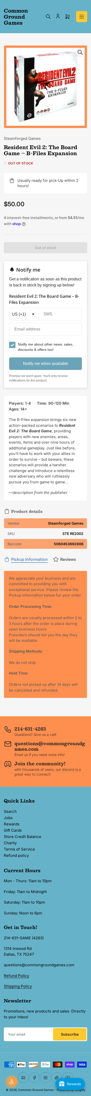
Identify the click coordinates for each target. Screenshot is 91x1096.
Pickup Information (29, 559)
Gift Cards (13, 830)
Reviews (68, 559)
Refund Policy (16, 975)
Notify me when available (45, 363)
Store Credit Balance (22, 836)
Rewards (11, 824)
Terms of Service (19, 849)
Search (10, 811)
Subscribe (70, 1034)
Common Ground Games (36, 1090)
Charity (10, 842)
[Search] (48, 16)
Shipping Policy (18, 986)
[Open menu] (81, 16)
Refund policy (16, 855)
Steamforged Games (22, 138)
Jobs (8, 817)
